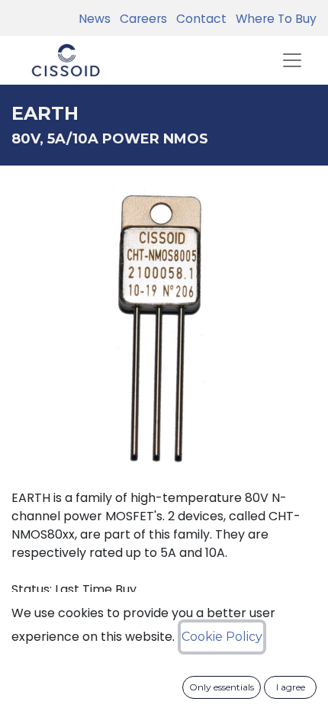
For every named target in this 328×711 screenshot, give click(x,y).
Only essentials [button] (221, 687)
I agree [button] (290, 687)
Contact (198, 18)
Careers (140, 18)
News (95, 18)
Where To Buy (273, 18)
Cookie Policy (222, 636)
